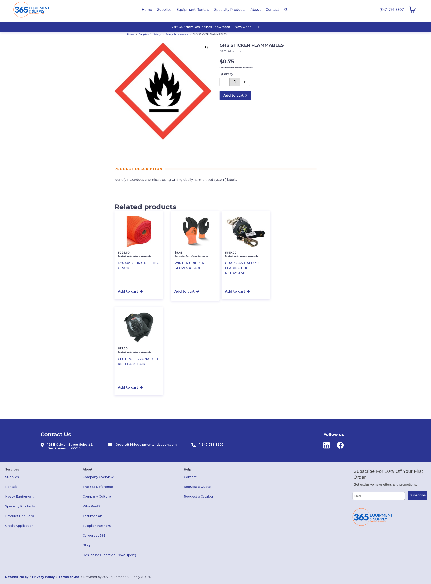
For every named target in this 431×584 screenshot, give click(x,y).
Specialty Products (20, 506)
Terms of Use (69, 577)
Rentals (11, 487)
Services (12, 469)
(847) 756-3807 (392, 10)
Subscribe (417, 495)
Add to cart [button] (128, 291)
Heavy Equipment (19, 496)
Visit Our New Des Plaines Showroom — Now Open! (211, 27)
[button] (207, 47)
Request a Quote (197, 487)
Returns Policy (16, 577)
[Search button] (286, 9)
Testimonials (92, 516)
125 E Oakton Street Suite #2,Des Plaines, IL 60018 (70, 446)
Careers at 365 (94, 535)
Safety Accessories (176, 34)
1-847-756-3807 (211, 444)
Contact (190, 477)
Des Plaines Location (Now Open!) (109, 555)
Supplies (144, 34)
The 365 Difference (98, 487)
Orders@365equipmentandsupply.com (146, 444)
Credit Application (19, 526)
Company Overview (98, 477)
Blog (86, 545)
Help (187, 469)
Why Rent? (91, 506)
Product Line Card (19, 516)
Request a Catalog (198, 496)
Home (130, 34)
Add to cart (233, 95)
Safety (157, 34)
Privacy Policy (43, 577)
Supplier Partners (97, 526)
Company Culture (97, 496)
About (87, 469)
